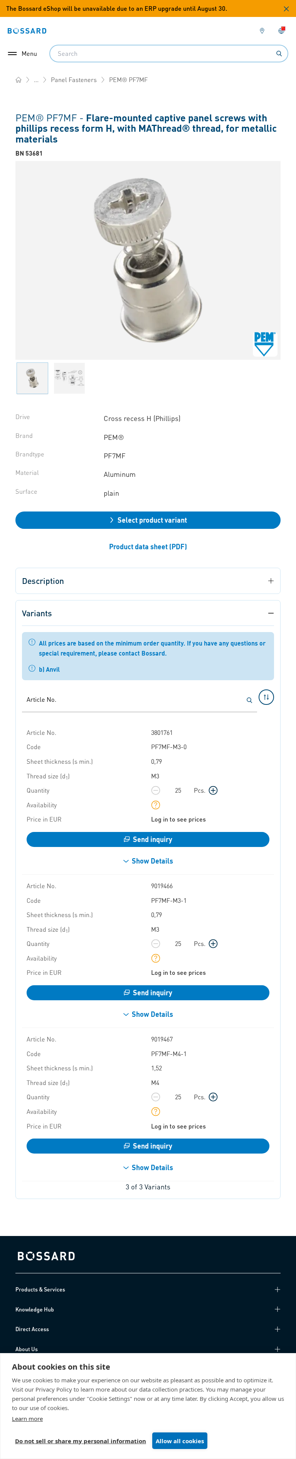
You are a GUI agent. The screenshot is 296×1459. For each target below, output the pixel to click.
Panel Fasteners (74, 79)
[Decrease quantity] (155, 790)
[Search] (279, 53)
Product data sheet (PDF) (148, 546)
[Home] (18, 80)
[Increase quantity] (213, 790)
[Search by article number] (249, 700)
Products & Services (40, 1289)
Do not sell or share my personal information (80, 1441)
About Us (26, 1348)
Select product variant (152, 519)
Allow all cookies (180, 1441)
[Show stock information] (155, 805)
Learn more (27, 1418)
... (36, 79)
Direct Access (32, 1328)
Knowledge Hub (34, 1309)
